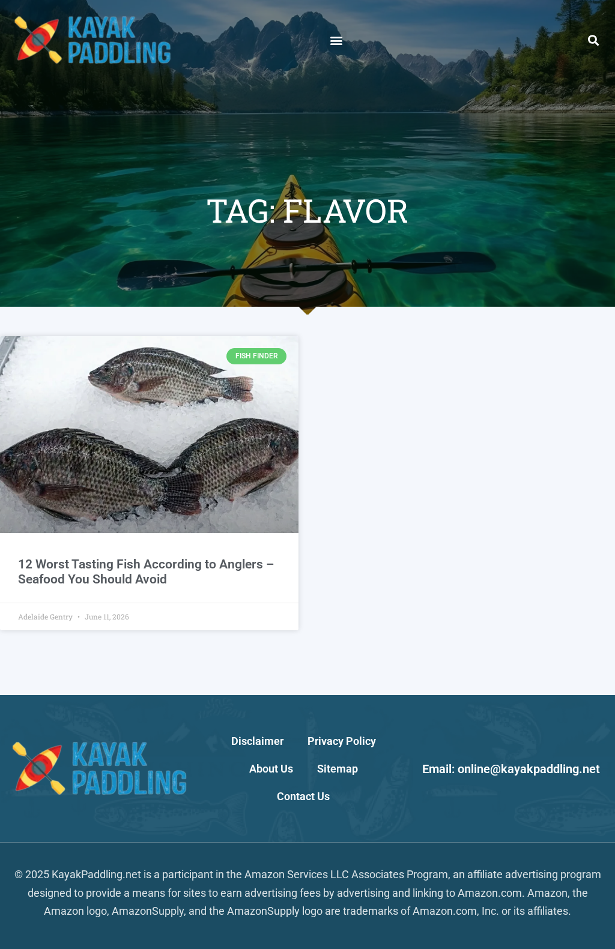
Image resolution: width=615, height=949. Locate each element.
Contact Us (303, 796)
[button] (337, 40)
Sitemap (337, 768)
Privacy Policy (342, 741)
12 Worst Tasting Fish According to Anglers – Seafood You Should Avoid (146, 571)
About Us (271, 768)
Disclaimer (257, 741)
